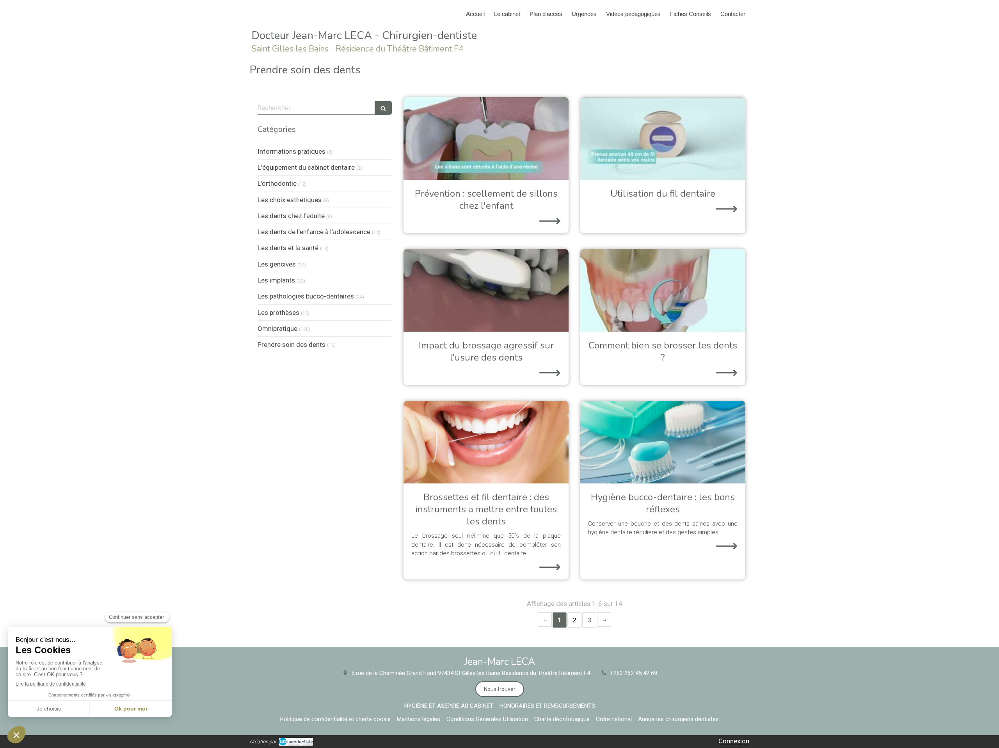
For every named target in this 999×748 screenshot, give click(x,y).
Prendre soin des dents (291, 344)
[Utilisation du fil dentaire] (662, 138)
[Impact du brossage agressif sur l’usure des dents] (486, 290)
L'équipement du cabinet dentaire (306, 167)
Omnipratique (277, 328)
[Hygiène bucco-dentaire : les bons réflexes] (662, 442)
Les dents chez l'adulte (291, 216)
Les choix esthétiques (290, 200)
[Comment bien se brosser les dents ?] (662, 290)
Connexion (733, 741)
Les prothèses (278, 312)
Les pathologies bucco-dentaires (306, 296)
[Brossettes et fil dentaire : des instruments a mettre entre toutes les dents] (486, 442)
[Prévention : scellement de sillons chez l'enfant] (486, 138)
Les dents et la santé (288, 248)
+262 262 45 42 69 (633, 673)
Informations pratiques (291, 151)
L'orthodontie (277, 183)
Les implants (276, 280)
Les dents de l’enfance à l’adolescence (314, 232)
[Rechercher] (383, 108)
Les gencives (277, 264)
